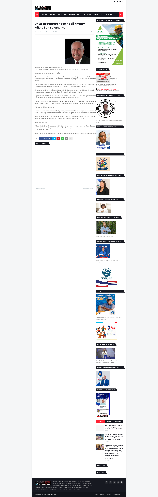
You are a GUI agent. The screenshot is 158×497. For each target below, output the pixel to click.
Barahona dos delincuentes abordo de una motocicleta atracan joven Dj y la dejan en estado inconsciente (114, 437)
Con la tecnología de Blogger (107, 89)
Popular (100, 421)
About (102, 495)
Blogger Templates (47, 495)
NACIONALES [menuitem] (62, 14)
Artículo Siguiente (87, 188)
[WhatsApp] (62, 138)
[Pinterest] (58, 138)
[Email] (66, 138)
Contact (108, 495)
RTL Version (116, 495)
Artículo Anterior (40, 188)
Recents (109, 421)
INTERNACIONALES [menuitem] (75, 14)
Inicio (36, 20)
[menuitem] (37, 14)
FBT (57, 495)
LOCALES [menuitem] (53, 14)
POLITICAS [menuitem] (87, 14)
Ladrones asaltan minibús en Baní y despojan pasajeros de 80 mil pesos (113, 427)
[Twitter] (54, 138)
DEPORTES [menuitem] (108, 14)
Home (96, 495)
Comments (118, 421)
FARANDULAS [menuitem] (98, 14)
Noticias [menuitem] (44, 14)
